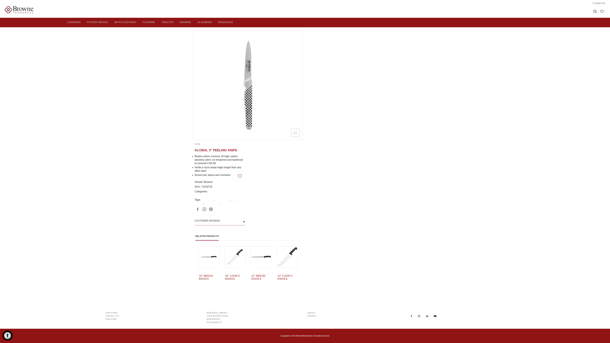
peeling (199, 203)
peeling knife (211, 203)
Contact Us (599, 3)
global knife (207, 199)
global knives (223, 199)
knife (234, 199)
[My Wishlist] (602, 12)
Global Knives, (216, 191)
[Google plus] (204, 209)
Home (197, 144)
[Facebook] (198, 209)
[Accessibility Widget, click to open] (7, 335)
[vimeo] (211, 209)
